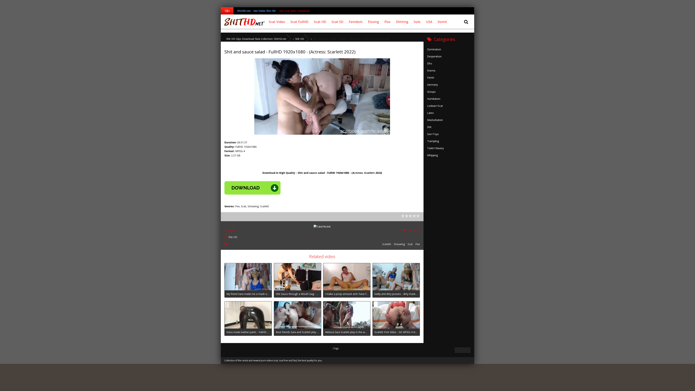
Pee (417, 244)
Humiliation (433, 98)
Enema (431, 70)
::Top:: (335, 348)
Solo (417, 22)
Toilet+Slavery (435, 148)
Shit (429, 127)
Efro (429, 63)
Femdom (356, 22)
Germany (432, 84)
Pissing (373, 22)
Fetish (430, 77)
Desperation (434, 56)
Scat (410, 244)
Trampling (433, 141)
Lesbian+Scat (435, 106)
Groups (431, 91)
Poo (387, 22)
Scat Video (277, 22)
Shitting (402, 22)
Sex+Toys (433, 134)
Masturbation (435, 120)
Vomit (442, 22)
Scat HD (320, 22)
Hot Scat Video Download (294, 10)
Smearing (399, 244)
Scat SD (337, 22)
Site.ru (243, 21)
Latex (430, 113)
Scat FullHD (299, 22)
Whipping (432, 155)
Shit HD (232, 237)
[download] (252, 188)
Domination (434, 49)
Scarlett (386, 244)
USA (429, 22)
